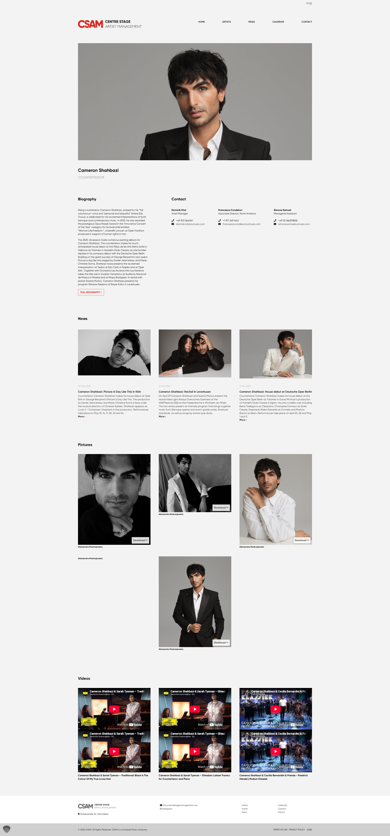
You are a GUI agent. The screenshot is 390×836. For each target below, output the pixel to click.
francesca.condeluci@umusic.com (242, 224)
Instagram (167, 808)
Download (139, 540)
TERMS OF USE (280, 829)
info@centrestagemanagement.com (180, 805)
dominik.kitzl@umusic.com (190, 224)
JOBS (309, 829)
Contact (306, 21)
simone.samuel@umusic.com (294, 224)
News (251, 21)
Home (201, 21)
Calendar (278, 21)
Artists (226, 21)
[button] (6, 829)
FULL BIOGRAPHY (90, 292)
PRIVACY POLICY (297, 829)
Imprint (281, 812)
